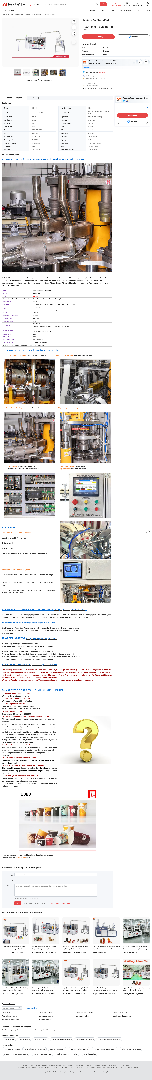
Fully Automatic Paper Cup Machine (109, 1039)
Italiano (66, 1067)
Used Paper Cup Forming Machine (67, 1054)
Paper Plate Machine (40, 1039)
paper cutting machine (120, 1012)
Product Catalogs (31, 1008)
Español (34, 1067)
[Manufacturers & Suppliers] (13, 4)
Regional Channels (100, 1065)
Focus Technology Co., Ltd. (62, 1072)
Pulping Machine (24, 1039)
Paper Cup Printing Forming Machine (104, 1049)
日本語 (99, 1067)
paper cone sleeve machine (84, 1012)
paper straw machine (46, 1016)
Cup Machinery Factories (57, 1049)
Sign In (85, 88)
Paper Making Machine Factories (34, 1049)
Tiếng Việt (123, 1067)
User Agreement (87, 1072)
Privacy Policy (107, 1072)
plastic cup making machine (122, 1016)
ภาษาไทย (109, 1067)
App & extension (125, 11)
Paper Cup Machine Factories (79, 1049)
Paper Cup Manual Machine (85, 1039)
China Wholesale (67, 1065)
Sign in (148, 5)
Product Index (112, 1065)
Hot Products (25, 1065)
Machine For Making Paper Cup (131, 1049)
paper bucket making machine (11, 1020)
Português (41, 1067)
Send (17, 903)
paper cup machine (8, 1012)
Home (3, 14)
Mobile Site (121, 1065)
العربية (87, 1067)
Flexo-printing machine (9, 1016)
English (28, 1067)
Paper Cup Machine (49, 14)
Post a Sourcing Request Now (59, 903)
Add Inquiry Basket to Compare (40, 80)
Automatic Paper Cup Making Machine (16, 1054)
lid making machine (45, 1020)
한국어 (93, 1067)
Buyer (102, 11)
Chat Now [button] (134, 37)
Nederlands (80, 1067)
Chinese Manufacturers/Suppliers (51, 1065)
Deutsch (72, 1067)
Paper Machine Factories (12, 1049)
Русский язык (57, 1067)
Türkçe (116, 1067)
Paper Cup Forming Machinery (42, 1054)
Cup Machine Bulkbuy (89, 1054)
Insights (128, 1065)
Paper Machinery (36, 14)
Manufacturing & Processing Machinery (19, 14)
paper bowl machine (45, 1012)
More (4, 1058)
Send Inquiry (98, 37)
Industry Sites (89, 1065)
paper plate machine (82, 1016)
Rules (148, 11)
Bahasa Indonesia (133, 1067)
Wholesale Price (78, 1065)
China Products (35, 1065)
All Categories (9, 11)
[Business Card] (147, 106)
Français (49, 1067)
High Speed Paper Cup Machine (61, 1039)
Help (113, 11)
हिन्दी (104, 1067)
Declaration (97, 1072)
